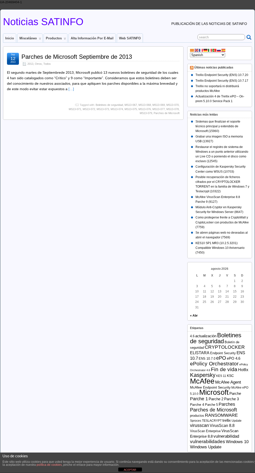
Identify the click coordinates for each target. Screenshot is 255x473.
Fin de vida (224, 369)
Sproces (195, 420)
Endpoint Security (223, 353)
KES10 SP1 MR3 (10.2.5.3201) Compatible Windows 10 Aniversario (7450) (220, 247)
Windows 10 (237, 441)
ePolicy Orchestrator (214, 363)
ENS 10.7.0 (207, 358)
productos (197, 415)
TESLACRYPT (212, 420)
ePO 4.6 (233, 358)
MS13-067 (131, 104)
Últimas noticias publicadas (213, 67)
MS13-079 (146, 113)
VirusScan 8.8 (222, 425)
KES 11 (221, 376)
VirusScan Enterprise (205, 431)
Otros (38, 63)
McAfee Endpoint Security (210, 387)
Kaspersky (202, 375)
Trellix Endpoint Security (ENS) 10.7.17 (221, 80)
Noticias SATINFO (43, 21)
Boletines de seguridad (109, 104)
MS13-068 (144, 104)
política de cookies (49, 465)
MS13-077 (158, 109)
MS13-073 (103, 109)
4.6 (192, 336)
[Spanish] (223, 50)
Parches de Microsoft (167, 113)
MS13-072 (89, 109)
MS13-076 (144, 109)
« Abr (194, 315)
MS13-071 (75, 109)
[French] (201, 50)
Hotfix (243, 370)
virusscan (199, 425)
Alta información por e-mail (92, 38)
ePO (221, 358)
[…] (71, 89)
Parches (227, 404)
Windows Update (205, 447)
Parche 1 (199, 398)
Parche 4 (197, 404)
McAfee (202, 381)
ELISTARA (199, 353)
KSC (230, 376)
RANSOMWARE (221, 415)
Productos (54, 38)
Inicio (9, 38)
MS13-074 (117, 109)
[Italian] (210, 50)
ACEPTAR (130, 469)
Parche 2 (216, 399)
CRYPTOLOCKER (225, 347)
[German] (205, 50)
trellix (226, 420)
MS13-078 (172, 109)
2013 (30, 63)
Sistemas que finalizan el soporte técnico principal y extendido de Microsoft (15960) (217, 126)
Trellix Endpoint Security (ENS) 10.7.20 (221, 75)
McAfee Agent (228, 382)
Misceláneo (28, 38)
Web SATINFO (130, 38)
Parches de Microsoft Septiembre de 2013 (76, 56)
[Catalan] (192, 50)
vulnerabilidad (226, 436)
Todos (47, 63)
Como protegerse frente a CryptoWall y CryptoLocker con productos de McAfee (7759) (222, 222)
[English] (196, 50)
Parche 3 (231, 399)
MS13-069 (158, 104)
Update (237, 420)
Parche (235, 393)
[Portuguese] (214, 50)
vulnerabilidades (207, 441)
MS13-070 (172, 104)
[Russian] (219, 50)
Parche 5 (211, 404)
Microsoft (214, 392)
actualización (205, 336)
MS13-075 (131, 109)
